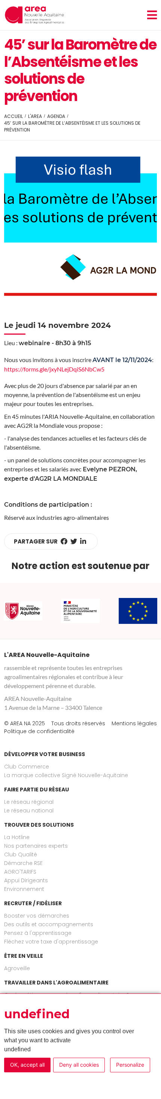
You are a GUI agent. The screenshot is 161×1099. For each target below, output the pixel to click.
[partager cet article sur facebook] (64, 541)
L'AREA (35, 116)
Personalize (130, 1064)
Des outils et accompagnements (48, 924)
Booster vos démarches (36, 915)
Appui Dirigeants (26, 880)
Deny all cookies (79, 1064)
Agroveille (17, 968)
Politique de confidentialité (39, 731)
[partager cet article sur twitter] (73, 541)
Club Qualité (20, 854)
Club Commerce (26, 766)
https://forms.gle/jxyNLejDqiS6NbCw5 (54, 369)
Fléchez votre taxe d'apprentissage (51, 941)
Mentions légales (134, 723)
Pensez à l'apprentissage (38, 933)
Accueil (13, 116)
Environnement (24, 889)
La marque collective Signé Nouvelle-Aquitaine (66, 775)
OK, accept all (27, 1064)
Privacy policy (28, 1080)
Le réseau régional (29, 802)
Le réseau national (29, 810)
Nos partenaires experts (36, 846)
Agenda (56, 116)
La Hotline (17, 837)
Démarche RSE (23, 863)
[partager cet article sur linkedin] (83, 541)
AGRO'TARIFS (20, 872)
